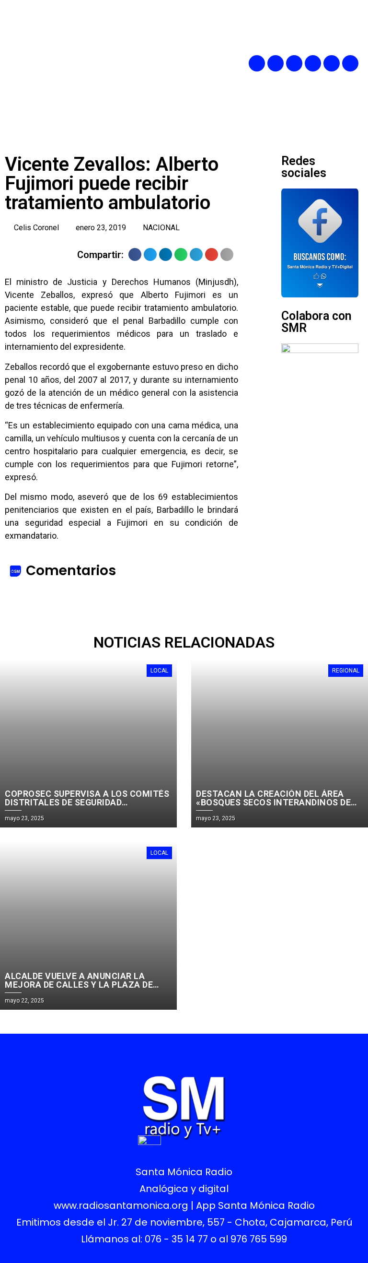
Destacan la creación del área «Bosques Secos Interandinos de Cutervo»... (273, 802)
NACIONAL (161, 227)
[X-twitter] (313, 63)
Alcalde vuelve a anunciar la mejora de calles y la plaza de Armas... (79, 984)
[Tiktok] (350, 63)
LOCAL (159, 670)
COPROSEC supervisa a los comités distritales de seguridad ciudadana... (87, 802)
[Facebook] (257, 63)
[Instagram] (294, 63)
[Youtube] (331, 63)
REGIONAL (345, 670)
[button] (203, 63)
